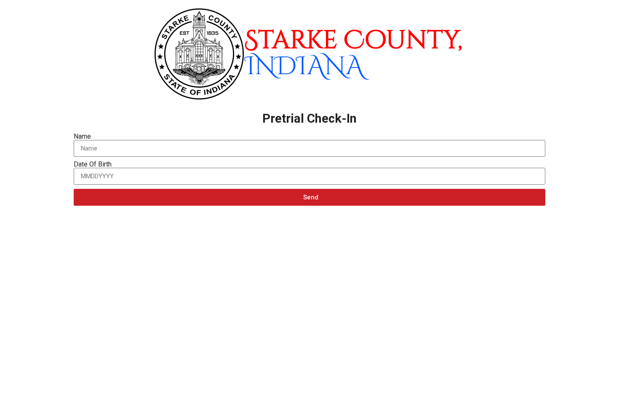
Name (82, 136)
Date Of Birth (93, 164)
